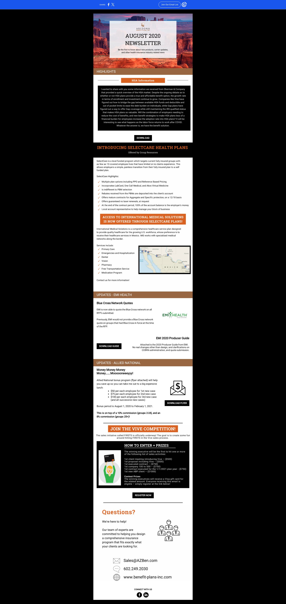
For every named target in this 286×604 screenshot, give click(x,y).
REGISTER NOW (143, 495)
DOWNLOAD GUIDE (109, 346)
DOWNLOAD (143, 138)
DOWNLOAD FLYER (177, 403)
